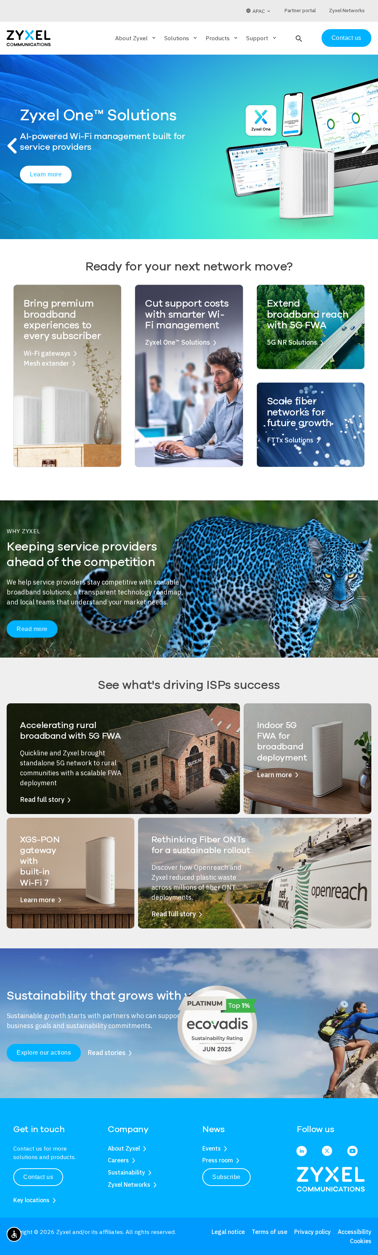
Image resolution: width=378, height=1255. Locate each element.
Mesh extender (46, 363)
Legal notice (228, 1231)
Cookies (360, 1241)
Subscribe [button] (226, 1177)
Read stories (106, 1052)
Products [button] (222, 38)
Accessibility (354, 1231)
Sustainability (126, 1172)
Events (211, 1148)
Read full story (42, 799)
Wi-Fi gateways (47, 353)
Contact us (346, 38)
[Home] (29, 37)
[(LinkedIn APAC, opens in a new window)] (301, 1151)
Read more (32, 629)
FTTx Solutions (290, 440)
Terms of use (269, 1231)
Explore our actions (44, 1052)
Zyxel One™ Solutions (177, 342)
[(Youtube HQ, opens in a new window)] (352, 1151)
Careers (118, 1160)
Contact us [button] (38, 1177)
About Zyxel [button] (136, 38)
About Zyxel (124, 1148)
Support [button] (261, 38)
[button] (298, 38)
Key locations (31, 1200)
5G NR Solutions (292, 342)
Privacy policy (312, 1231)
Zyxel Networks (129, 1184)
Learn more (46, 174)
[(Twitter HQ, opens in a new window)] (327, 1151)
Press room (217, 1160)
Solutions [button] (181, 38)
